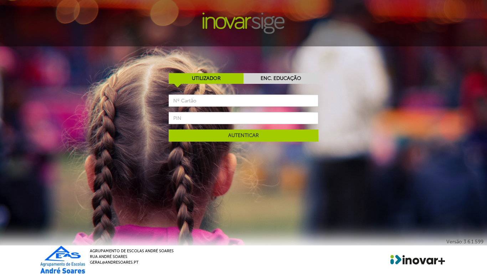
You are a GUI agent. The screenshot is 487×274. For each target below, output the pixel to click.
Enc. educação (281, 78)
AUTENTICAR (243, 135)
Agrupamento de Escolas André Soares (132, 251)
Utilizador (206, 78)
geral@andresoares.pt (114, 262)
